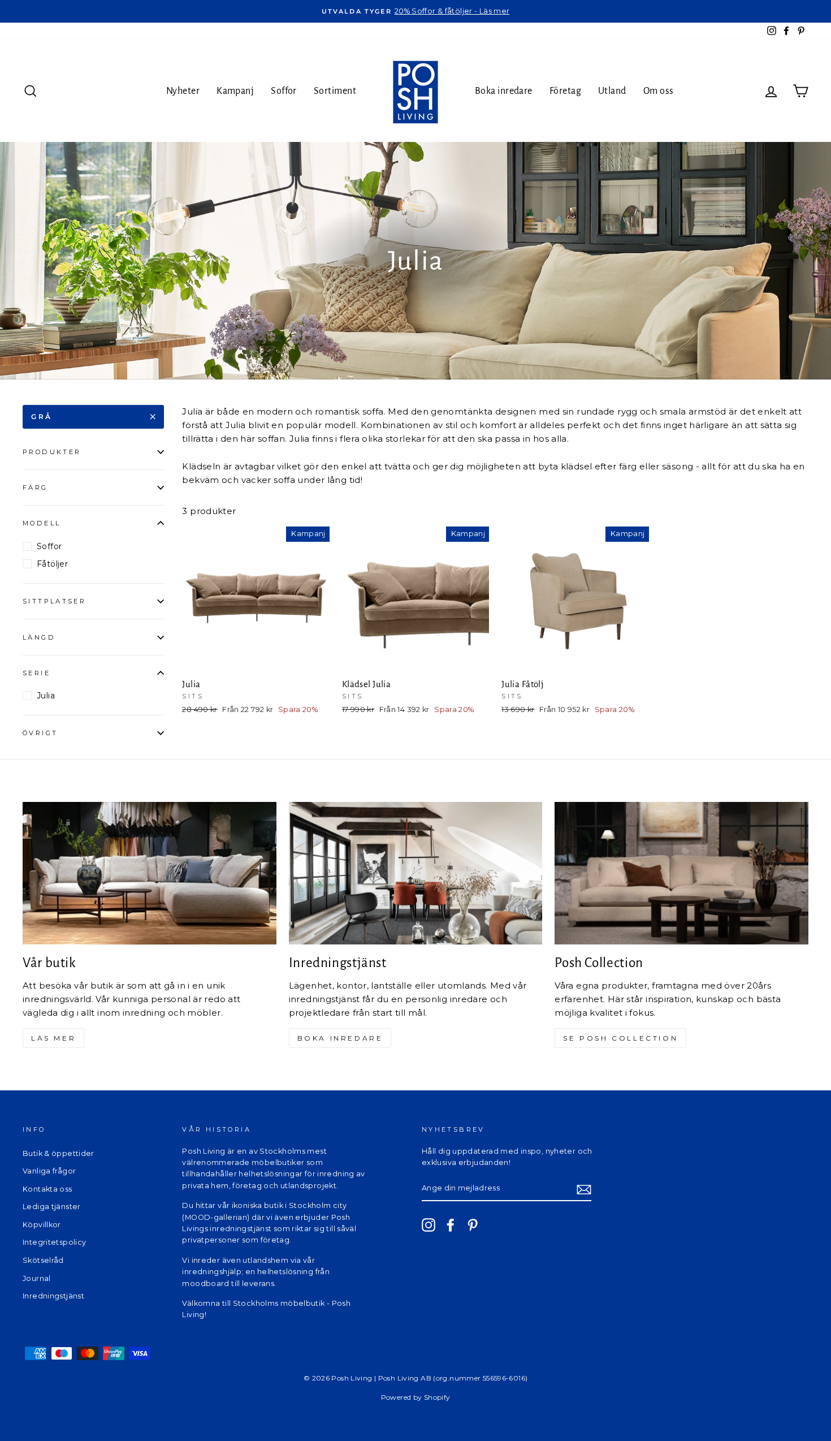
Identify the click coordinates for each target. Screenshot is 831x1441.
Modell (41, 523)
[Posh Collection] (681, 873)
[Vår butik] (149, 873)
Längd (39, 637)
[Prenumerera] (584, 1189)
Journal (37, 1278)
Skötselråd (43, 1260)
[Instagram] (428, 1225)
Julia (46, 696)
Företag (565, 91)
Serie (36, 673)
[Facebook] (450, 1225)
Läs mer (53, 1038)
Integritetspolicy (54, 1242)
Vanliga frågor (49, 1171)
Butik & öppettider (58, 1153)
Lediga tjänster (52, 1206)
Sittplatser (54, 601)
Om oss (658, 91)
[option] (415, 11)
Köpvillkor (42, 1224)
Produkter (52, 452)
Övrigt (40, 733)
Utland (612, 91)
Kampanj (235, 91)
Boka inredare (504, 91)
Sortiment (335, 91)
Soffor (284, 91)
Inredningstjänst (53, 1296)
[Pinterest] (472, 1225)
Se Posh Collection (620, 1038)
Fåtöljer (52, 564)
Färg (35, 487)
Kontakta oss (47, 1189)
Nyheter (183, 91)
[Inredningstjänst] (416, 873)
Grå (42, 416)
